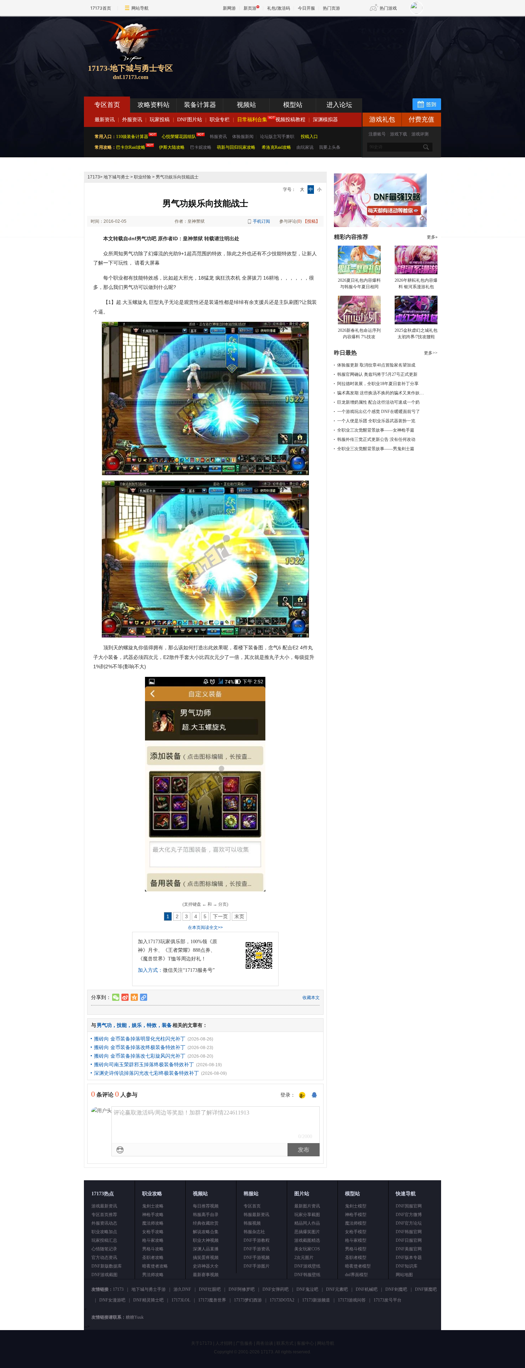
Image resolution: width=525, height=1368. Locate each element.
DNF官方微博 (409, 1214)
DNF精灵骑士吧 (148, 1300)
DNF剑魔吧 (396, 1289)
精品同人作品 (307, 1223)
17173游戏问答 (352, 1300)
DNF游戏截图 (104, 1274)
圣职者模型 (355, 1257)
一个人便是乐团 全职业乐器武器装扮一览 (376, 420)
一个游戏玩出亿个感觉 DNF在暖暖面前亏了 (378, 411)
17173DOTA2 (282, 1300)
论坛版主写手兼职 (277, 136)
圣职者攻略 (153, 1257)
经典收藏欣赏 (206, 1223)
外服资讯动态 (104, 1223)
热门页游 (331, 8)
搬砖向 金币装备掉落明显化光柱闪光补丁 (139, 1039)
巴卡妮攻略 (200, 147)
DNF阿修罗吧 (242, 1289)
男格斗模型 (355, 1248)
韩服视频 (252, 1223)
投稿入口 (309, 136)
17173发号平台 (387, 1300)
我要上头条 (329, 147)
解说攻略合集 (206, 1231)
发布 (303, 1150)
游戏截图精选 (307, 1240)
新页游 (250, 8)
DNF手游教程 (257, 1240)
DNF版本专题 (409, 1257)
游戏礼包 (382, 119)
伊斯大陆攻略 (172, 147)
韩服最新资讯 (256, 1214)
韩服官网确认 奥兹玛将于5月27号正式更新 (377, 374)
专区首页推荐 (104, 1214)
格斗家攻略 (153, 1240)
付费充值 (421, 119)
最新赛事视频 (206, 1274)
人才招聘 (223, 1343)
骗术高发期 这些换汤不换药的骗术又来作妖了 (380, 392)
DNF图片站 (189, 119)
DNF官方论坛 (409, 1223)
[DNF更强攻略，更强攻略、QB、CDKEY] (380, 225)
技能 (122, 1025)
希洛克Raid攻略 (276, 147)
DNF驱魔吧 (426, 1289)
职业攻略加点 (104, 1231)
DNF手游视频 (257, 1257)
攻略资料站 (154, 104)
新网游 (229, 8)
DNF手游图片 (257, 1266)
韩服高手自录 (206, 1214)
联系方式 (285, 1343)
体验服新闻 (243, 136)
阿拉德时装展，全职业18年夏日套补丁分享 (378, 383)
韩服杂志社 (254, 1231)
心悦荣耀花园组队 (179, 136)
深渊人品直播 (206, 1248)
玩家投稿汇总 (104, 1240)
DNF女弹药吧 (275, 1289)
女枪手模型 (355, 1231)
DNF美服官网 (409, 1248)
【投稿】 (311, 221)
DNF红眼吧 (210, 1289)
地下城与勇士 (116, 176)
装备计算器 (200, 104)
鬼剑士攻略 (153, 1206)
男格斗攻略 (153, 1248)
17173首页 (100, 8)
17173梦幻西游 (248, 1300)
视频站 (246, 104)
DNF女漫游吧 (112, 1300)
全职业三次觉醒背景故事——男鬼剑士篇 (375, 448)
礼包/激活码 (278, 8)
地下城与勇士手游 (148, 1289)
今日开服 (306, 8)
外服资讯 (132, 119)
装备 (167, 1025)
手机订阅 (261, 221)
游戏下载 (398, 134)
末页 (239, 916)
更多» (432, 237)
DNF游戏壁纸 (307, 1266)
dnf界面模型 (356, 1274)
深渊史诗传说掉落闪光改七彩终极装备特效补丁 (146, 1073)
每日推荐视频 (206, 1206)
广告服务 (244, 1343)
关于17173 (201, 1343)
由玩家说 (305, 147)
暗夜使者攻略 (155, 1266)
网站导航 (140, 8)
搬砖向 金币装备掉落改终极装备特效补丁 (139, 1047)
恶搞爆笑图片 (307, 1231)
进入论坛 (339, 104)
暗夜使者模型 (358, 1266)
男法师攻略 (153, 1274)
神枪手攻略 (153, 1214)
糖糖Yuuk (135, 1317)
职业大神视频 (206, 1240)
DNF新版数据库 (106, 1266)
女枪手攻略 (153, 1231)
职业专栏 (220, 119)
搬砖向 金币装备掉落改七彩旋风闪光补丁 (139, 1056)
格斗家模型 (355, 1240)
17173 (94, 176)
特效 (152, 1025)
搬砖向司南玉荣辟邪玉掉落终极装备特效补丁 (144, 1064)
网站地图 (404, 1274)
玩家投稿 (160, 119)
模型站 (292, 104)
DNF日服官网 (409, 1240)
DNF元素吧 (337, 1289)
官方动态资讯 (104, 1257)
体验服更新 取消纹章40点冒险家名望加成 (376, 365)
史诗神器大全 (206, 1266)
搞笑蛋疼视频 (206, 1257)
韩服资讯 (218, 136)
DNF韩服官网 (409, 1231)
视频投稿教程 (290, 119)
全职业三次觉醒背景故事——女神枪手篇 (375, 430)
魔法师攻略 (153, 1223)
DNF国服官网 (409, 1206)
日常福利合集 (252, 119)
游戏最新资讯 (104, 1206)
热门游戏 (388, 8)
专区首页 (107, 104)
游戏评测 (420, 134)
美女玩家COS (307, 1248)
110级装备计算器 (132, 136)
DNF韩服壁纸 (307, 1274)
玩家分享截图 (307, 1214)
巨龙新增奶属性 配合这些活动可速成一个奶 (378, 402)
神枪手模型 (355, 1214)
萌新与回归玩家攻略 (236, 147)
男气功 (104, 1025)
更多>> (431, 352)
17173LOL (180, 1300)
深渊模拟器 (325, 119)
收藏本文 (311, 997)
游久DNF (182, 1289)
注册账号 (377, 134)
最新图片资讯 (307, 1206)
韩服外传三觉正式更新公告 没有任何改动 (376, 439)
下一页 (220, 916)
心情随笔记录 (104, 1248)
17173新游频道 (316, 1300)
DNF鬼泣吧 (307, 1289)
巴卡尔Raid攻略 (130, 147)
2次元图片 (304, 1257)
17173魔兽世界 (212, 1300)
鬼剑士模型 (355, 1206)
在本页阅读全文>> (205, 927)
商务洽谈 (264, 1343)
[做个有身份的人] (302, 1095)
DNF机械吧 (367, 1289)
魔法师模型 (355, 1223)
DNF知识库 (407, 1266)
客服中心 (305, 1343)
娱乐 (137, 1025)
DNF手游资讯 (257, 1248)
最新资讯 (105, 119)
